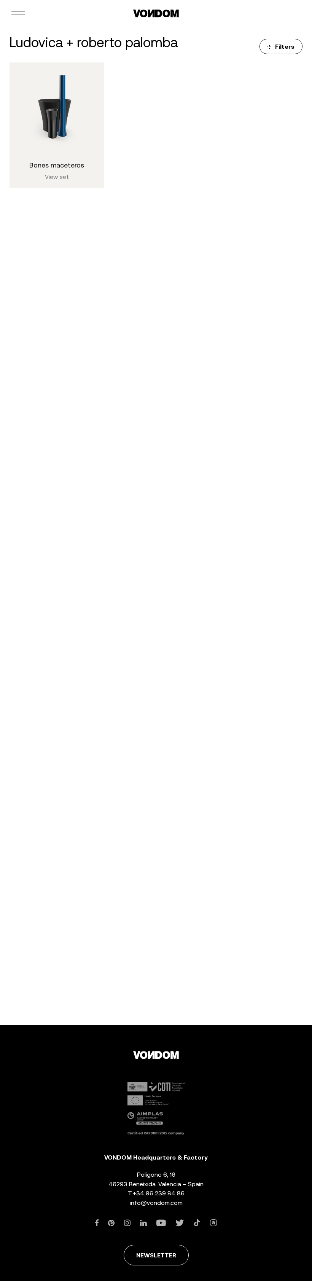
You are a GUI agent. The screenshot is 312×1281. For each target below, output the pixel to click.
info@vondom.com (156, 1203)
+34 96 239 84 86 (159, 1193)
